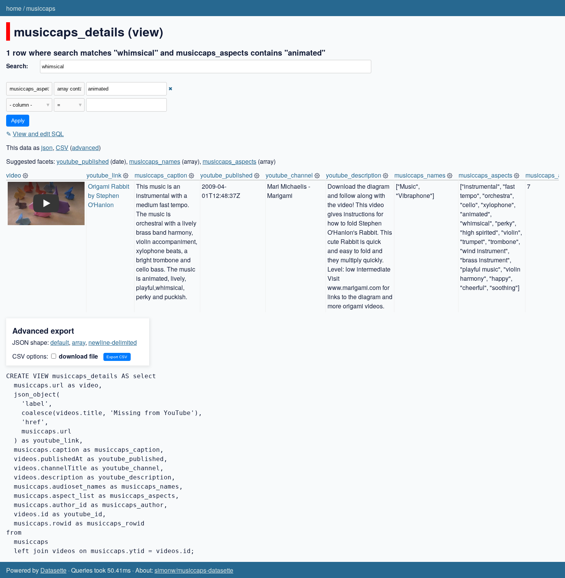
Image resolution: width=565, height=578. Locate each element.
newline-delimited (112, 342)
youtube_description (353, 175)
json (47, 147)
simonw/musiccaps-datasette (194, 570)
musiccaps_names (154, 161)
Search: (17, 66)
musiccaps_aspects (229, 161)
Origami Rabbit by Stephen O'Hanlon (109, 195)
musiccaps (40, 8)
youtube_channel (289, 175)
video (13, 175)
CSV (62, 147)
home (14, 8)
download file (77, 356)
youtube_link (103, 175)
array (78, 342)
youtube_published (82, 161)
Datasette (53, 570)
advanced (85, 147)
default (59, 342)
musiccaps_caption (161, 175)
